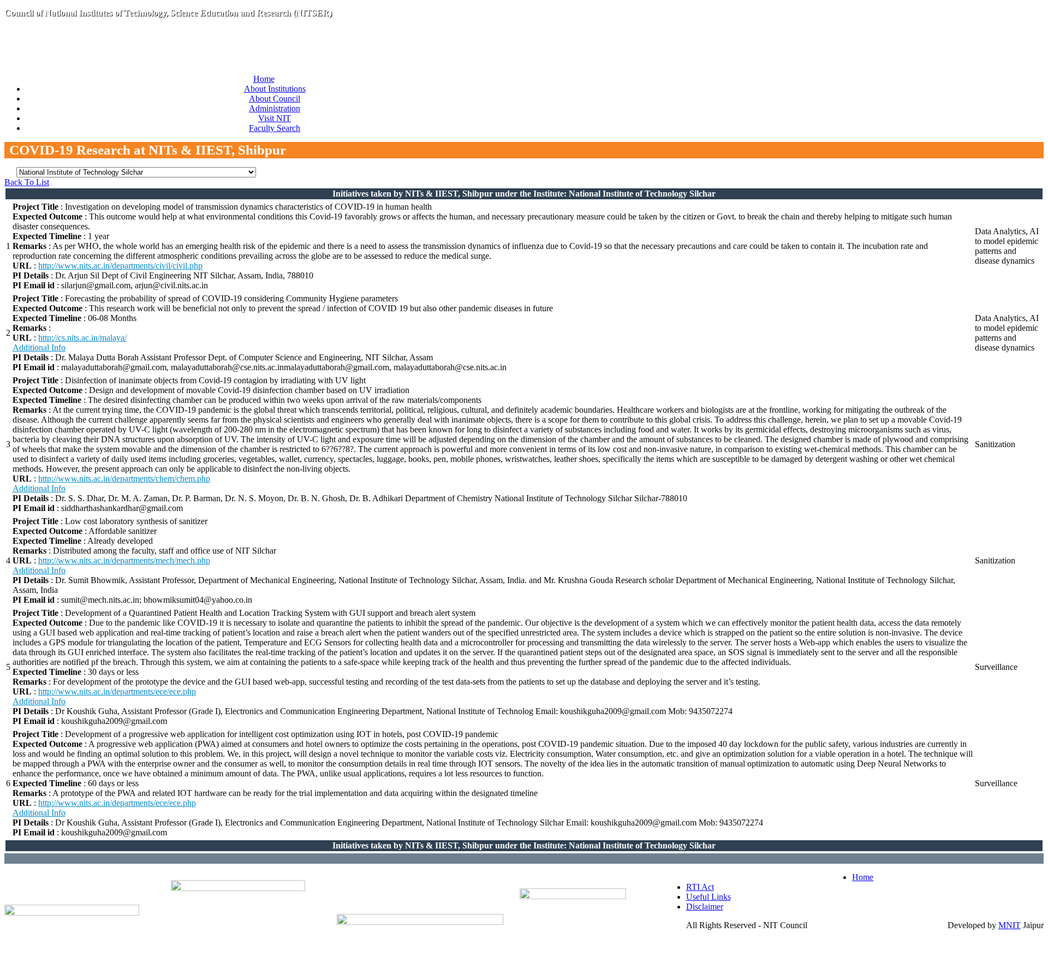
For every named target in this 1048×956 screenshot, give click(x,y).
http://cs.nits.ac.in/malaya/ (82, 337)
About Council (274, 98)
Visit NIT (274, 118)
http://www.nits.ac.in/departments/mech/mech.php (124, 560)
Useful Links (708, 896)
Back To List (26, 182)
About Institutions (275, 88)
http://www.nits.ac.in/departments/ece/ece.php (117, 691)
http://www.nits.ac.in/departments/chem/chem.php (124, 478)
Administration (274, 108)
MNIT (1009, 925)
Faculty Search (274, 128)
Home (264, 79)
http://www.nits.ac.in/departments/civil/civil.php (120, 265)
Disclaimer (704, 906)
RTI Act (700, 887)
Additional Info (39, 347)
